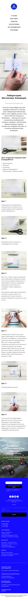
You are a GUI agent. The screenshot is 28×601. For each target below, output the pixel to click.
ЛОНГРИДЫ (14, 30)
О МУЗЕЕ (14, 16)
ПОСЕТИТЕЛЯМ (14, 24)
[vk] (13, 497)
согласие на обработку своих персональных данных (14, 490)
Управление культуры (6, 584)
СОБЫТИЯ (14, 21)
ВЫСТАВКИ (14, 18)
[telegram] (10, 497)
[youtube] (15, 497)
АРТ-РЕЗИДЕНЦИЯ (14, 27)
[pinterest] (18, 497)
